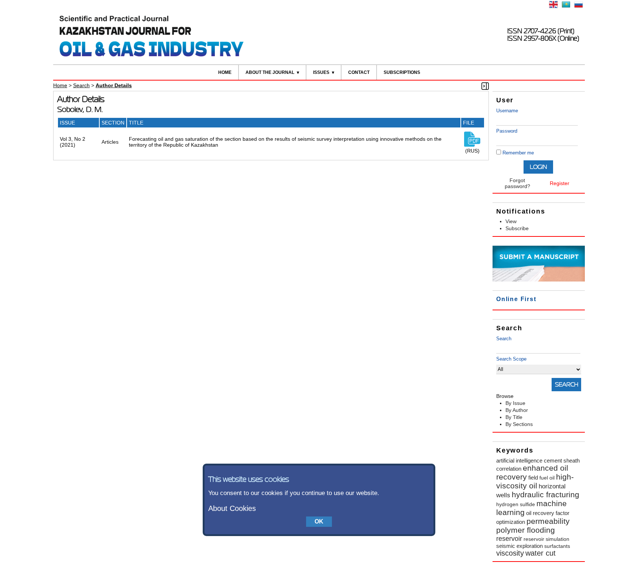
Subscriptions (402, 72)
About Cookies (232, 508)
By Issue (515, 403)
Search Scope (511, 359)
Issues (321, 72)
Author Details (114, 85)
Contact (359, 72)
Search (503, 338)
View (511, 221)
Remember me (518, 153)
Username (507, 110)
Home (224, 72)
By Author (516, 410)
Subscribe (517, 228)
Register (559, 183)
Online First (516, 299)
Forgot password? (517, 183)
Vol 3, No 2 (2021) (72, 142)
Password (506, 131)
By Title (513, 417)
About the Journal (270, 72)
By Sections (519, 424)
